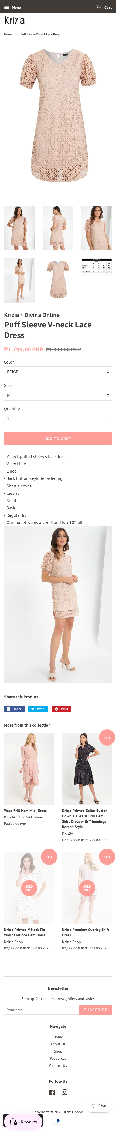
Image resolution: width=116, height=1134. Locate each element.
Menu (16, 7)
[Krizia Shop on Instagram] (64, 1093)
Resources (58, 1058)
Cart (108, 7)
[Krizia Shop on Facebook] (52, 1093)
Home (8, 34)
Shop (58, 1051)
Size (8, 385)
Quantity (12, 408)
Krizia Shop (73, 1112)
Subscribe (96, 1009)
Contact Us (58, 1065)
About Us (58, 1044)
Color (9, 362)
